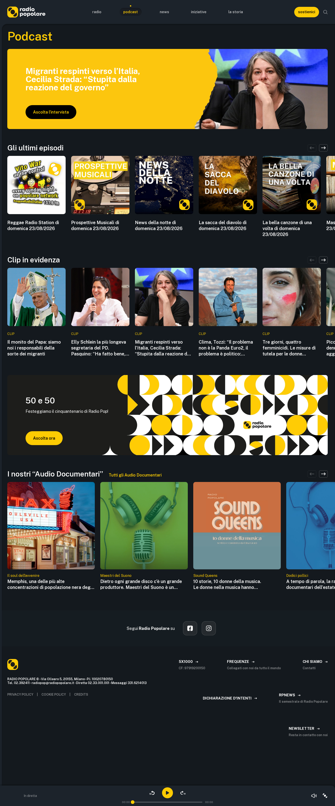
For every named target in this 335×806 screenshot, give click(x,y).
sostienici (306, 12)
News (164, 12)
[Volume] (314, 795)
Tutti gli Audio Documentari (135, 475)
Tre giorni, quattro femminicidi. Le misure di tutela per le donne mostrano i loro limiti (289, 348)
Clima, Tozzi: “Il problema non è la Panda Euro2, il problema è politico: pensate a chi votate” (226, 348)
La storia (235, 12)
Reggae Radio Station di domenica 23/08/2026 (33, 225)
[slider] (132, 802)
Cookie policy (53, 694)
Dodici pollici (297, 575)
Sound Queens (205, 575)
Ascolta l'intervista (51, 112)
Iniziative (198, 12)
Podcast (130, 12)
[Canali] (325, 795)
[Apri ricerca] (325, 12)
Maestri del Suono (115, 575)
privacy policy (20, 694)
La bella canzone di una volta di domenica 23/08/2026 (287, 228)
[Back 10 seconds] (152, 793)
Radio (96, 12)
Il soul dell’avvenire (23, 575)
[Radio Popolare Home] (26, 12)
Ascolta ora (44, 438)
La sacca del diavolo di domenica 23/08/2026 (223, 225)
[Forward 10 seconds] (183, 793)
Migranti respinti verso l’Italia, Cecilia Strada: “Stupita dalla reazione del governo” (163, 348)
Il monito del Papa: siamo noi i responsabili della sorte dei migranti (34, 348)
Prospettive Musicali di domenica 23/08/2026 (95, 225)
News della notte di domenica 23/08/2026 (159, 225)
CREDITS (81, 694)
